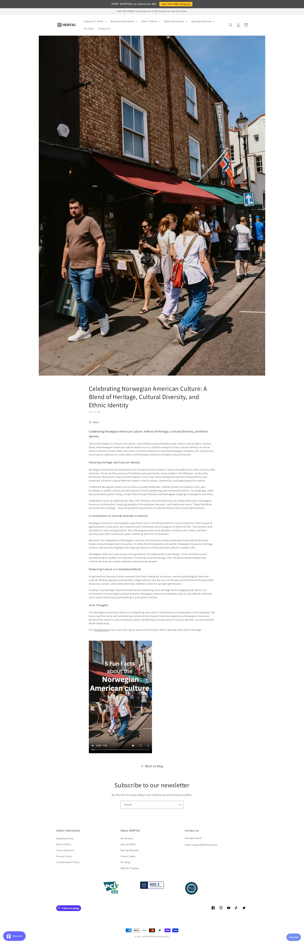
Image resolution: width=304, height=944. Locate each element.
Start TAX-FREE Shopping (176, 4)
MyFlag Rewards (129, 850)
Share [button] (96, 422)
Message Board (193, 838)
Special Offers (128, 844)
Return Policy (63, 844)
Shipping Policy (65, 838)
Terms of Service (65, 850)
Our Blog (125, 862)
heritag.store (101, 629)
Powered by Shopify (160, 936)
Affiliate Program (129, 868)
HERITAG (146, 936)
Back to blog (154, 766)
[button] (95, 21)
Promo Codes (127, 856)
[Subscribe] (179, 805)
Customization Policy (67, 862)
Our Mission (126, 838)
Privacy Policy (64, 856)
